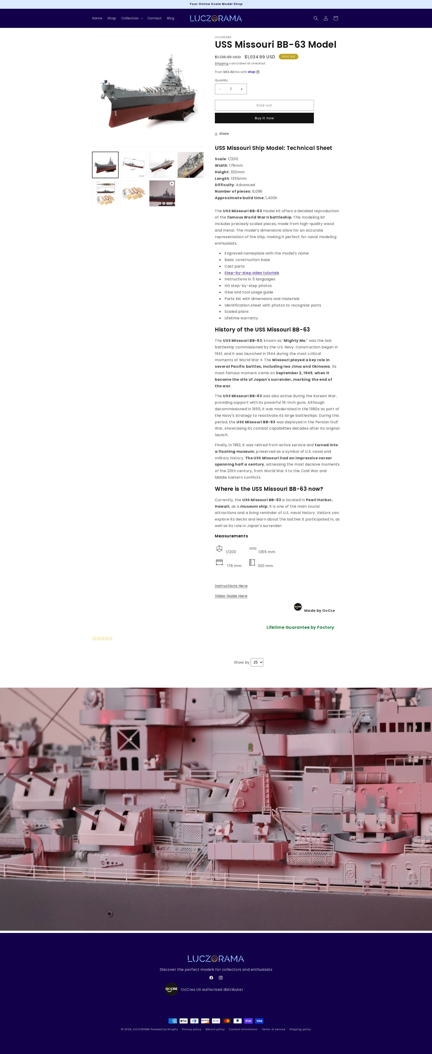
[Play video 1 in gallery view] (162, 193)
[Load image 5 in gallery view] (105, 193)
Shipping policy (300, 1029)
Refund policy (215, 1029)
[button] (132, 18)
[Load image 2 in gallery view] (134, 165)
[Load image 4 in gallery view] (191, 165)
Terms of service (273, 1029)
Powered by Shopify (164, 1029)
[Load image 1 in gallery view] (105, 165)
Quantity (221, 80)
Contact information (243, 1029)
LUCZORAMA (141, 1029)
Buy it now (264, 118)
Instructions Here (231, 585)
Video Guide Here (231, 596)
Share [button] (224, 133)
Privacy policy (191, 1029)
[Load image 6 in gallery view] (134, 193)
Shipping (222, 63)
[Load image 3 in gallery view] (162, 165)
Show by (242, 662)
